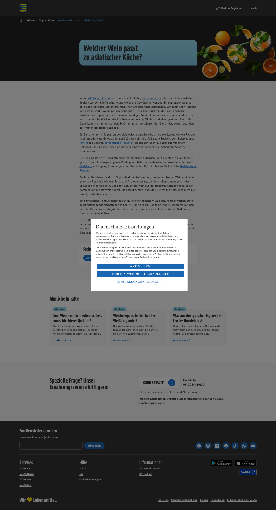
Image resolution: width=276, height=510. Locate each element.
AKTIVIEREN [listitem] (140, 266)
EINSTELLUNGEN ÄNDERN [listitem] (138, 281)
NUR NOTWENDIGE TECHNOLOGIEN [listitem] (140, 273)
